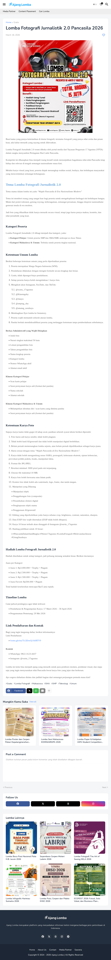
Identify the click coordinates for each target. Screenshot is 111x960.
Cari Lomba (44, 11)
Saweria (78, 949)
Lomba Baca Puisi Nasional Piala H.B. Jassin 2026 (21, 858)
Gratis (16, 22)
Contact (52, 949)
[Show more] (49, 690)
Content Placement (27, 11)
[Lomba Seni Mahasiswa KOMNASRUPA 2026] (55, 722)
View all (32, 701)
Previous (8, 787)
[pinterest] (68, 936)
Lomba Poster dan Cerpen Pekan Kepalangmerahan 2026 (17, 741)
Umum (74, 684)
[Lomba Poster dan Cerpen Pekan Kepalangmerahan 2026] (19, 722)
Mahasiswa (38, 684)
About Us (42, 949)
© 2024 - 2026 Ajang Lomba (50, 954)
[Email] (42, 690)
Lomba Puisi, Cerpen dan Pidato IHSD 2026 (54, 900)
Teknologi (63, 684)
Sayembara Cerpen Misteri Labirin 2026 (52, 858)
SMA (47, 684)
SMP (54, 684)
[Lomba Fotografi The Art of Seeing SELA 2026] (89, 837)
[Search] (107, 4)
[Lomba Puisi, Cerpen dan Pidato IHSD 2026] (55, 880)
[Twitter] (29, 690)
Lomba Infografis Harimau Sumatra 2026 (18, 900)
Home (8, 22)
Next (104, 787)
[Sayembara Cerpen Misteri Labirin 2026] (55, 837)
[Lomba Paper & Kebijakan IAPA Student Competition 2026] (91, 722)
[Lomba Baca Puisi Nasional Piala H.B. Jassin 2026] (21, 837)
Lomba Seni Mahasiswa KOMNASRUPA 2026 (52, 740)
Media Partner (9, 11)
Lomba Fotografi (22, 684)
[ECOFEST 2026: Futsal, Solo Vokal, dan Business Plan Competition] (89, 880)
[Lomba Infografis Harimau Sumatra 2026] (21, 880)
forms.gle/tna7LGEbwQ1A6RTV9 (25, 640)
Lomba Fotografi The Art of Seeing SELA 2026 (87, 858)
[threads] (68, 803)
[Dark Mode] (94, 4)
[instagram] (93, 803)
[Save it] (103, 35)
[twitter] (43, 803)
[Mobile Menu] (4, 4)
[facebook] (18, 803)
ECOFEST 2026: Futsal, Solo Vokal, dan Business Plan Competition (87, 900)
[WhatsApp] (36, 690)
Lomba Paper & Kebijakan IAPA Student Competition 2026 (89, 741)
